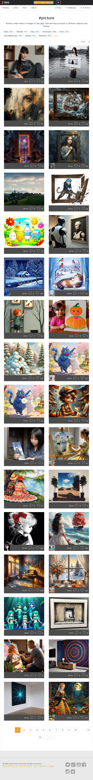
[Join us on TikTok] (73, 765)
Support (52, 766)
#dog (35, 32)
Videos (34, 8)
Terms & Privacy (9, 766)
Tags (35, 766)
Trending (5, 8)
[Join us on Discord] (68, 765)
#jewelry (30, 36)
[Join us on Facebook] (84, 765)
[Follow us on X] (73, 772)
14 (40, 737)
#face (8, 32)
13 (88, 730)
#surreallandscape (13, 36)
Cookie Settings (24, 766)
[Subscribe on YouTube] (79, 765)
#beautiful (45, 36)
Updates (42, 766)
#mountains (49, 32)
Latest (15, 8)
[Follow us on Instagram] (68, 772)
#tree (64, 32)
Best (25, 8)
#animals (22, 32)
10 (75, 730)
